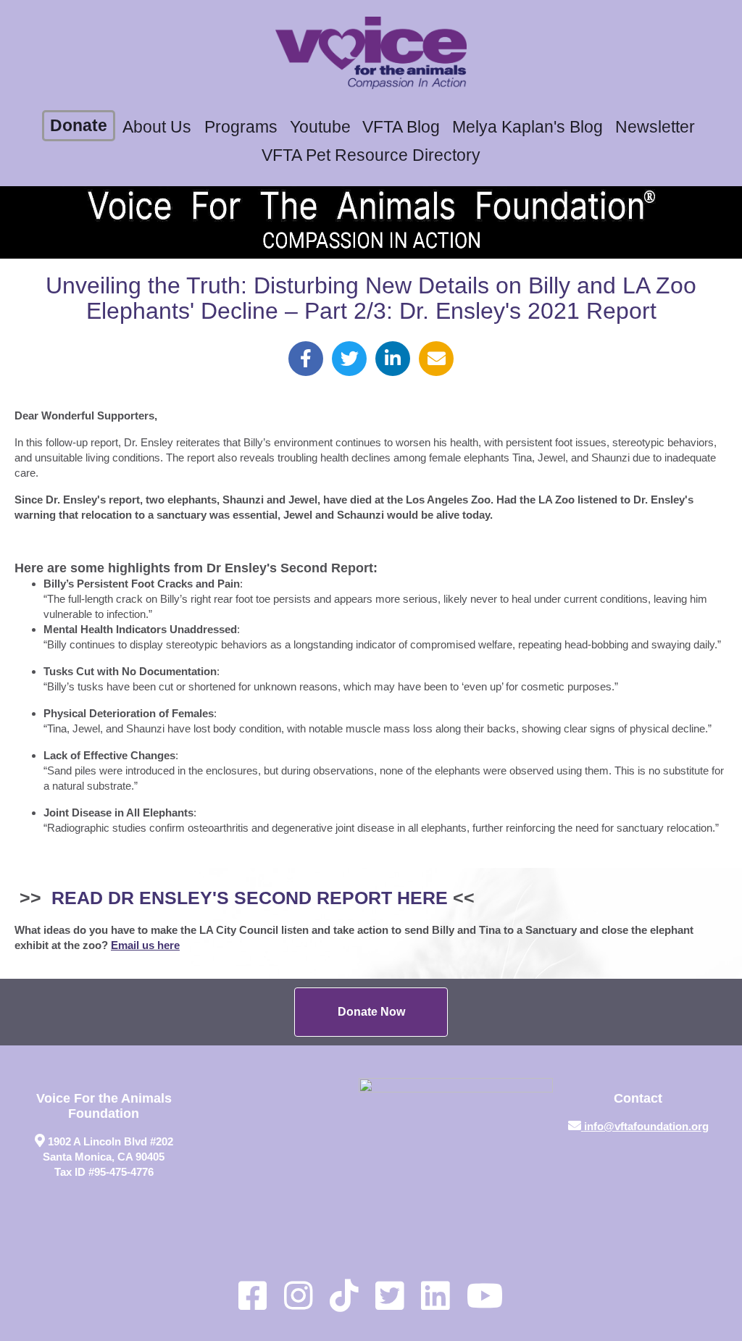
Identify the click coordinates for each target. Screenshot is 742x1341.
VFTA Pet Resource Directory (371, 155)
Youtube (320, 127)
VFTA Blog (401, 127)
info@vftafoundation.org (646, 1126)
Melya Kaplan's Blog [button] (527, 127)
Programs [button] (241, 127)
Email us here (145, 945)
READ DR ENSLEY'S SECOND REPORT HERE (249, 898)
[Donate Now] (371, 1012)
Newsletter (655, 127)
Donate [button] (78, 126)
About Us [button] (156, 127)
